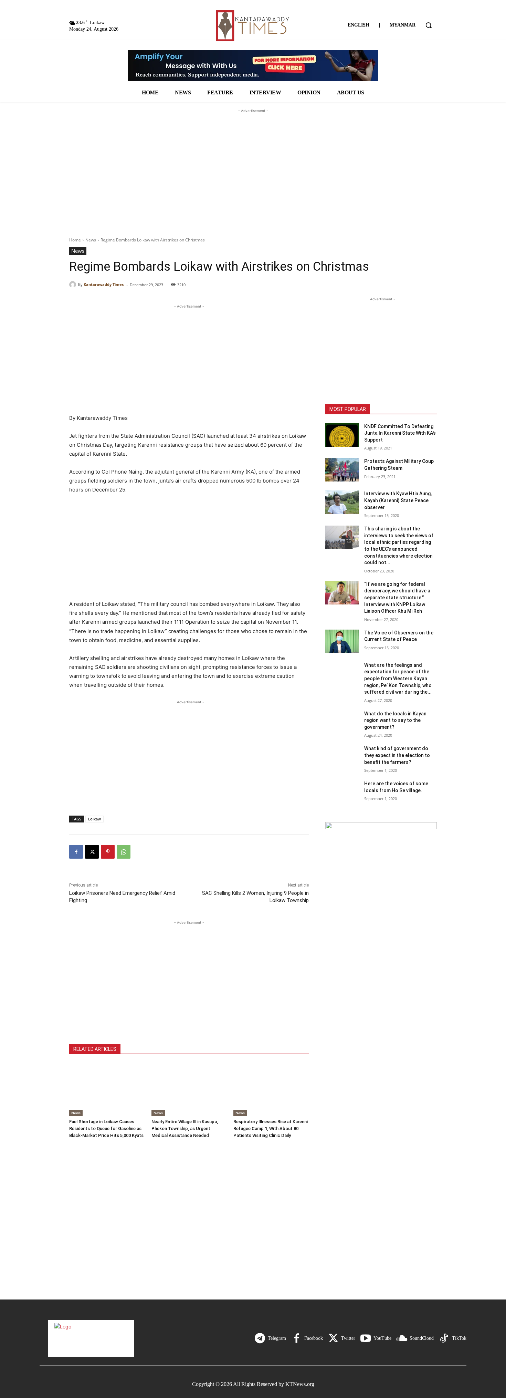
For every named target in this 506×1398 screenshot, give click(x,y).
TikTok (459, 1338)
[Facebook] (76, 852)
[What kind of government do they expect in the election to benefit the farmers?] (342, 757)
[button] (428, 25)
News (90, 240)
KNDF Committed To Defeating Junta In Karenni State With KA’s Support (400, 433)
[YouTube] (365, 1338)
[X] (92, 852)
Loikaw (94, 818)
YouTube (382, 1338)
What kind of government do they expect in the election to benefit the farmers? (397, 755)
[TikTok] (444, 1338)
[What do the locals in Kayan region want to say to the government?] (342, 722)
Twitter (348, 1338)
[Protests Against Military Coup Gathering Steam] (342, 469)
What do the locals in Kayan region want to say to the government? (395, 720)
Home (75, 240)
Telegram (277, 1338)
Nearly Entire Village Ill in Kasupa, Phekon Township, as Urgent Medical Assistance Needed (184, 1128)
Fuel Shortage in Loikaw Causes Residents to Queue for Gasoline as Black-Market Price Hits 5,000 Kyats (106, 1128)
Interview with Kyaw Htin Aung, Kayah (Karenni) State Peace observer (398, 500)
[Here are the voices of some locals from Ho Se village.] (342, 792)
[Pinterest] (108, 852)
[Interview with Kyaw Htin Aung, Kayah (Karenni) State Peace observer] (342, 502)
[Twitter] (333, 1338)
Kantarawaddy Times (104, 284)
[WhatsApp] (123, 852)
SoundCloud (422, 1338)
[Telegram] (260, 1338)
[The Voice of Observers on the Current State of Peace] (342, 641)
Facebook (313, 1338)
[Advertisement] (253, 157)
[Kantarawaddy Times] (73, 284)
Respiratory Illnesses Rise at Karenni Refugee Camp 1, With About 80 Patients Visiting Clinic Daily (270, 1128)
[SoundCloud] (402, 1338)
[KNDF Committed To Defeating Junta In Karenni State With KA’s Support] (342, 435)
